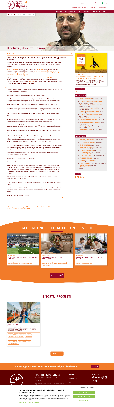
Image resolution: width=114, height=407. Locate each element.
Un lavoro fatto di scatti (86, 155)
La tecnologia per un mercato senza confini (91, 101)
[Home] (8, 14)
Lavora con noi (73, 379)
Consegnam (40, 69)
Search (96, 3)
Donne (39, 207)
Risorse (74, 7)
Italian (103, 3)
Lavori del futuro (12, 208)
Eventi (104, 11)
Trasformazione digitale (56, 207)
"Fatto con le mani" (85, 163)
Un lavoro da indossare (86, 157)
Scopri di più (57, 275)
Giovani (45, 207)
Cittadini (10, 334)
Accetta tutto (83, 392)
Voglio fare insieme (85, 145)
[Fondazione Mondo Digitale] (17, 5)
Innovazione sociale (13, 343)
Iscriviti (95, 366)
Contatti (71, 375)
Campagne (87, 11)
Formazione (69, 11)
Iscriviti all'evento (81, 92)
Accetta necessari (84, 396)
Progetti (96, 11)
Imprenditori (31, 207)
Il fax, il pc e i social (85, 165)
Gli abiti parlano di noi (85, 144)
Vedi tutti (57, 354)
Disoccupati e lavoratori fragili (16, 207)
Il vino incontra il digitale (86, 129)
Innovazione (28, 336)
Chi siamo (59, 11)
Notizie (79, 11)
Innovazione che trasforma (87, 147)
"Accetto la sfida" (84, 149)
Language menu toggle (106, 3)
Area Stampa (82, 7)
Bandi (70, 383)
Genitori (78, 263)
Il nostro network (101, 7)
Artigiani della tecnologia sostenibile (89, 108)
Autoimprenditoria (13, 339)
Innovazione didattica (47, 265)
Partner (92, 7)
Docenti (50, 263)
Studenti (10, 263)
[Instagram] (93, 381)
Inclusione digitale (24, 208)
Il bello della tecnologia (86, 98)
